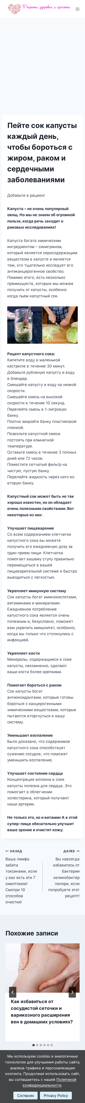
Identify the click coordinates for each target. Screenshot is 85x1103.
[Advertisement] (42, 62)
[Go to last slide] (12, 992)
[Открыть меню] (77, 8)
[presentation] (42, 968)
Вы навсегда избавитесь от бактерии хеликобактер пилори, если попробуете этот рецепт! (64, 873)
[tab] (33, 1045)
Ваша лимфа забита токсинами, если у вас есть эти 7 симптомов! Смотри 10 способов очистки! (21, 876)
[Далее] (72, 992)
